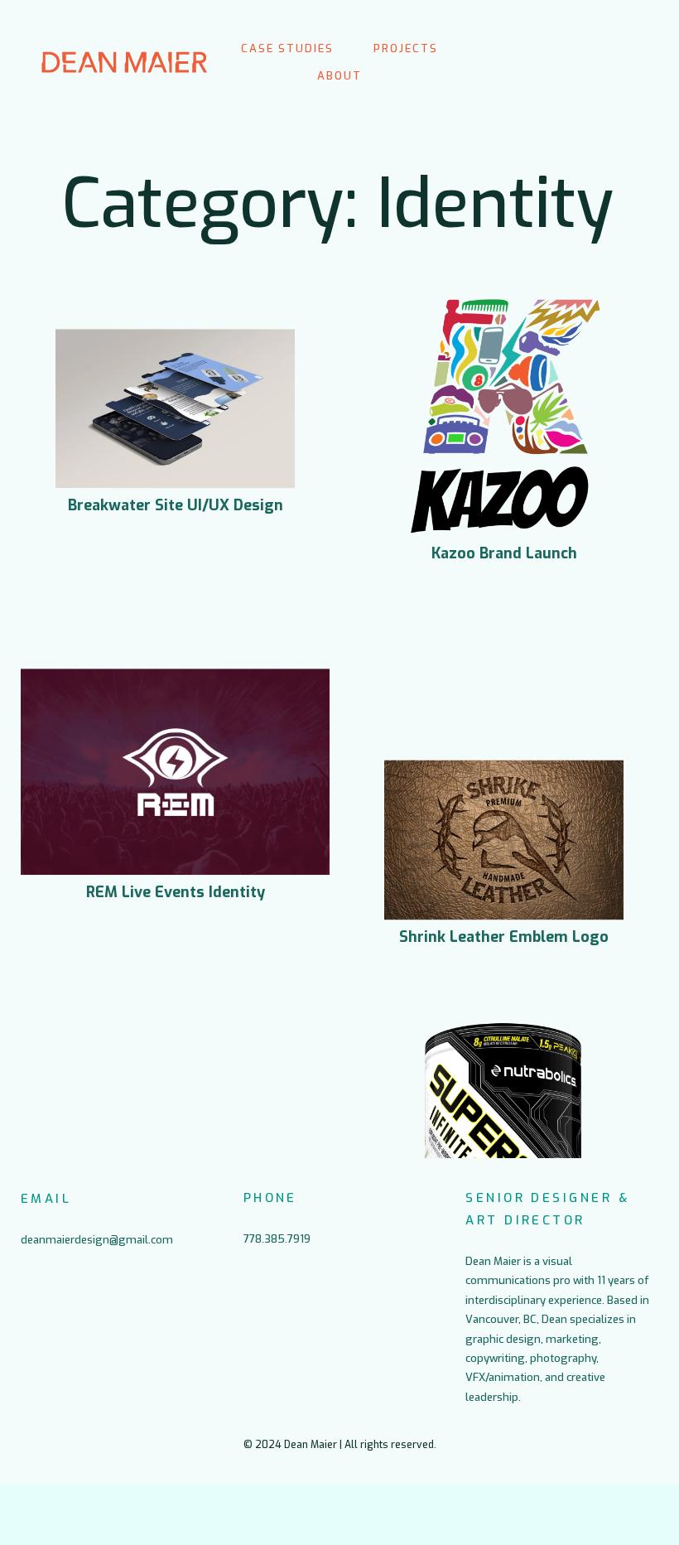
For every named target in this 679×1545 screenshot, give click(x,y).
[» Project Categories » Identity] (124, 62)
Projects (405, 48)
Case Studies (287, 48)
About (339, 76)
